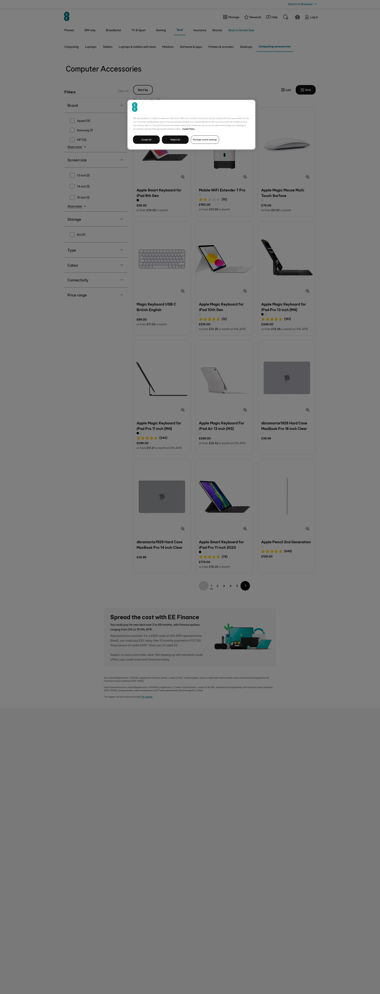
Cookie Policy (188, 128)
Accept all (146, 139)
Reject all (175, 139)
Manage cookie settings (205, 139)
